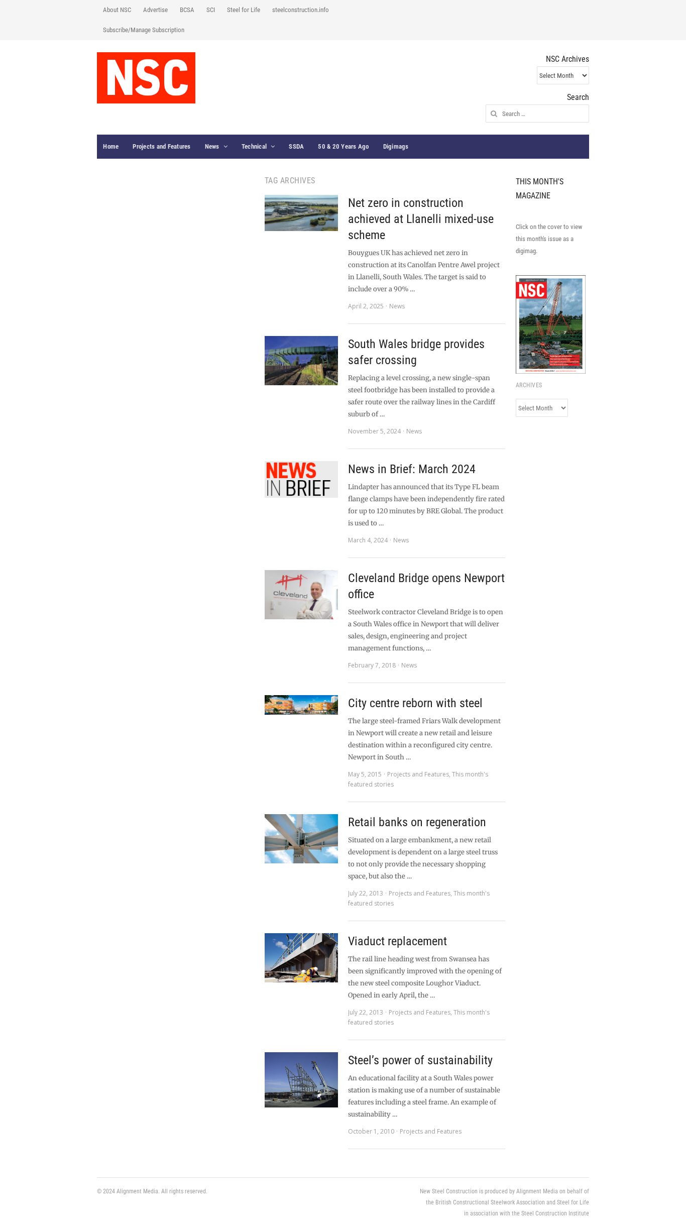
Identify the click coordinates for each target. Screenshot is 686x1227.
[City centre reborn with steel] (301, 705)
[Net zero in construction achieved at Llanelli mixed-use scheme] (301, 213)
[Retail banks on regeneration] (301, 838)
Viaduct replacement (397, 941)
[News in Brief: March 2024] (301, 479)
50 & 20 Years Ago (343, 146)
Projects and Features (161, 146)
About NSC (117, 10)
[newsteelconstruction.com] (146, 77)
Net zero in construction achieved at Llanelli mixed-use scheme (421, 219)
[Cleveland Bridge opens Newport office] (301, 594)
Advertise (155, 10)
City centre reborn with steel (415, 703)
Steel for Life (243, 10)
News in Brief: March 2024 (412, 469)
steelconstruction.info (300, 10)
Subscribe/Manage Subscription (143, 30)
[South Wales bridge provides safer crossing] (301, 360)
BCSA (187, 10)
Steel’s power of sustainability (420, 1060)
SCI (210, 10)
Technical (254, 146)
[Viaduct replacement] (301, 957)
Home (111, 146)
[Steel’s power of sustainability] (301, 1079)
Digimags (396, 146)
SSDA (296, 146)
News (212, 146)
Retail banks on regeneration (417, 822)
